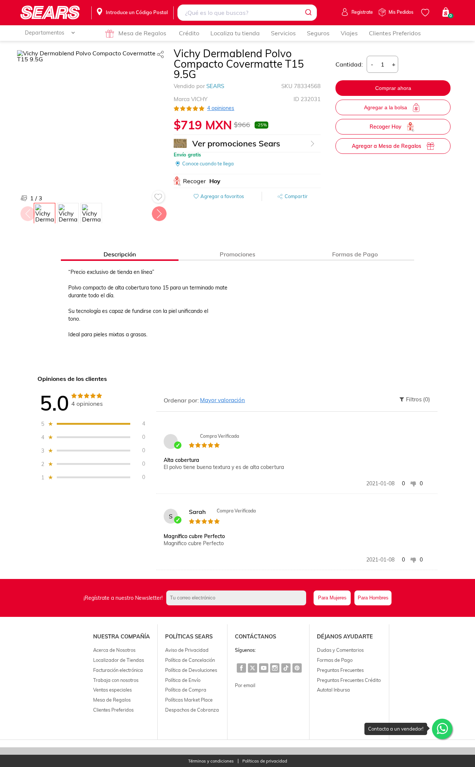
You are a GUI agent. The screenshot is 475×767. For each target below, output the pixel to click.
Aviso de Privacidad (187, 650)
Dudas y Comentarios (340, 650)
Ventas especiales (112, 690)
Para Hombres (373, 598)
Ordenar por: (181, 400)
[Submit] (308, 12)
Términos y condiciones (211, 761)
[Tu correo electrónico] (238, 597)
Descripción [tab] (120, 254)
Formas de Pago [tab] (355, 254)
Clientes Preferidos (395, 33)
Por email (245, 685)
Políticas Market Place (189, 700)
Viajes (349, 33)
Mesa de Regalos (142, 33)
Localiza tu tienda (235, 33)
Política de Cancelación (190, 660)
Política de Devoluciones (191, 670)
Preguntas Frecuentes (340, 670)
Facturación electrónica (118, 670)
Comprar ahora (393, 88)
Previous (27, 211)
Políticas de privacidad (264, 761)
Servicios (283, 33)
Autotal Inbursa (333, 690)
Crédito (189, 33)
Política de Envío (182, 680)
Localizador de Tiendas (118, 660)
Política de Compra (185, 690)
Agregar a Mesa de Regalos (386, 146)
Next (158, 211)
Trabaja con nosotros (115, 680)
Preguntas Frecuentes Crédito (349, 680)
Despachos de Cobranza (192, 710)
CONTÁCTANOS (255, 636)
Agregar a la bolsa (385, 107)
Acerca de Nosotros (114, 650)
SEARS (215, 86)
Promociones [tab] (237, 254)
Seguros (318, 33)
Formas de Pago (335, 660)
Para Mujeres (332, 598)
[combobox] (247, 12)
